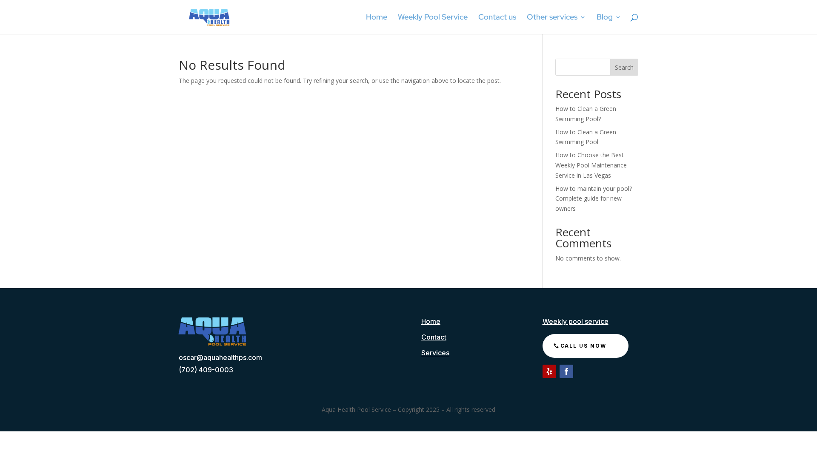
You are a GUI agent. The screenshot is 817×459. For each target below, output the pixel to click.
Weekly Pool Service (433, 18)
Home (376, 18)
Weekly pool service (575, 321)
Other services (552, 18)
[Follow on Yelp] (549, 371)
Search (624, 67)
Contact (433, 337)
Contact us (497, 18)
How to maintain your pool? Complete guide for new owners (593, 198)
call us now (583, 346)
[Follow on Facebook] (566, 371)
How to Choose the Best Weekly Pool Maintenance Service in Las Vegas (591, 165)
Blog (605, 18)
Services (435, 352)
